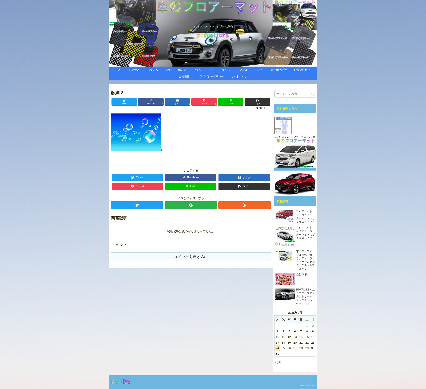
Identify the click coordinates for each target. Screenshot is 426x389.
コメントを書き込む (191, 257)
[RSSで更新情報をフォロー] (244, 205)
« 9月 (278, 362)
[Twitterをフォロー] (137, 205)
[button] (313, 94)
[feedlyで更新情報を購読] (191, 205)
